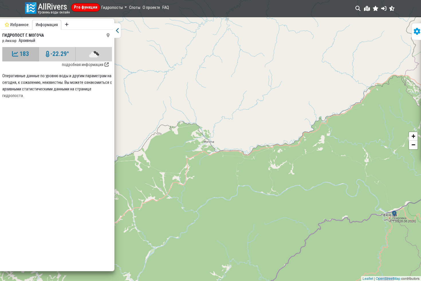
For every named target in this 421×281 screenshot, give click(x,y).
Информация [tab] (47, 24)
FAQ (165, 7)
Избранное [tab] (19, 24)
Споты (134, 7)
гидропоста (12, 95)
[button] (375, 8)
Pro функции (85, 7)
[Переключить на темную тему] (391, 8)
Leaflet (368, 278)
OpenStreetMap (388, 278)
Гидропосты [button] (112, 7)
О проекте (151, 7)
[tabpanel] (57, 144)
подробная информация (82, 64)
